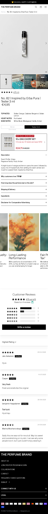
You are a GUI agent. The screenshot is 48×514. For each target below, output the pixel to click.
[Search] (36, 7)
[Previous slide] (2, 43)
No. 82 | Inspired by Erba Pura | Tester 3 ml (22, 12)
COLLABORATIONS (8, 469)
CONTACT (5, 474)
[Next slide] (46, 43)
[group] (6, 81)
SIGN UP (4, 482)
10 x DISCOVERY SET (26, 139)
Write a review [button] (24, 327)
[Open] (45, 7)
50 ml (12, 127)
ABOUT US (5, 461)
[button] (12, 308)
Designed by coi (25, 511)
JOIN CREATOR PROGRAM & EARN (14, 465)
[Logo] (10, 7)
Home (3, 12)
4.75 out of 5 (31, 299)
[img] (8, 352)
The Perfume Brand (12, 511)
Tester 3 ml (36, 127)
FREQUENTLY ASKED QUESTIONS (13, 478)
